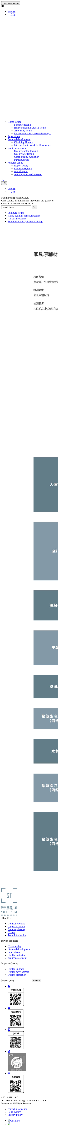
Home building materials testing (30, 127)
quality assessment (17, 148)
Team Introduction (17, 935)
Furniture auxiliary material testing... (32, 133)
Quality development (18, 971)
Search (36, 980)
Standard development (19, 139)
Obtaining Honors (23, 142)
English (11, 11)
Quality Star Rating (24, 154)
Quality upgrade (16, 969)
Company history (16, 929)
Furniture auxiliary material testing (25, 221)
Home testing (14, 121)
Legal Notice (14, 1111)
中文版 (11, 14)
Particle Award (21, 159)
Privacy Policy (15, 1114)
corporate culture (16, 926)
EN (4, 183)
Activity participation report (28, 174)
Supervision (14, 136)
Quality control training (26, 151)
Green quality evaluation (26, 156)
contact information (17, 1109)
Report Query (21, 165)
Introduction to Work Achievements (32, 145)
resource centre (15, 162)
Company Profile (16, 923)
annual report (21, 171)
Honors (11, 932)
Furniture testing (22, 124)
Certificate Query (23, 168)
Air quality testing (23, 130)
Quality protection (17, 955)
